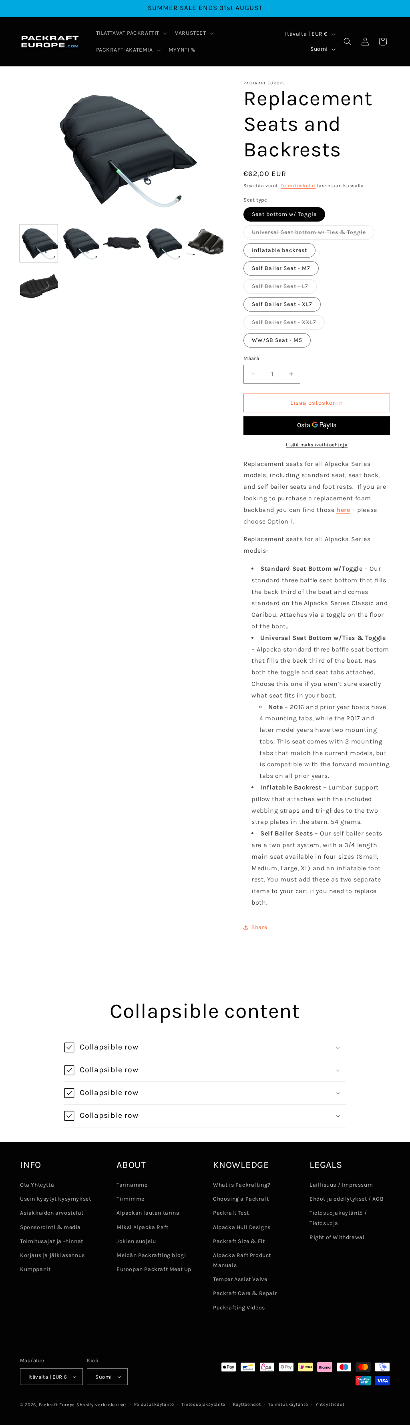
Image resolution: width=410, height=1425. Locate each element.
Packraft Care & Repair (245, 1293)
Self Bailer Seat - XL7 (282, 304)
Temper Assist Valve (240, 1279)
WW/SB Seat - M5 (277, 340)
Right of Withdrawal (337, 1237)
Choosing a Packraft (241, 1198)
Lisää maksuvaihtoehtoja (317, 445)
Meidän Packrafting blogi (151, 1255)
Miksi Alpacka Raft (143, 1227)
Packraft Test (231, 1212)
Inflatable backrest (279, 250)
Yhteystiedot (330, 1404)
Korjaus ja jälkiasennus (52, 1255)
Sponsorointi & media (50, 1227)
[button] (131, 33)
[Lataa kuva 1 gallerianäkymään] (39, 243)
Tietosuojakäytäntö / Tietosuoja (338, 1217)
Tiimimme (131, 1198)
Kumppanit (35, 1269)
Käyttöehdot (247, 1404)
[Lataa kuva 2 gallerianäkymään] (80, 243)
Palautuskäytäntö (154, 1404)
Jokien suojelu (136, 1241)
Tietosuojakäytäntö (203, 1404)
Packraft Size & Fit (239, 1241)
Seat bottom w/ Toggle (284, 214)
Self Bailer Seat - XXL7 (288, 324)
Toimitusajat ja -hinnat (51, 1241)
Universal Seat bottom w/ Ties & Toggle (313, 234)
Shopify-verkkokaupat (101, 1404)
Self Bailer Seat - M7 (281, 268)
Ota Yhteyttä (37, 1184)
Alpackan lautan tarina (148, 1212)
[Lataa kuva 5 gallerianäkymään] (205, 243)
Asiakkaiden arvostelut (51, 1212)
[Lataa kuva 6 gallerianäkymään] (39, 285)
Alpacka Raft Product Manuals (242, 1260)
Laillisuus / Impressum (341, 1184)
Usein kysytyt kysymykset (55, 1198)
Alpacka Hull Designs (242, 1227)
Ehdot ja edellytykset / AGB (347, 1198)
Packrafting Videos (239, 1307)
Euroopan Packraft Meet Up (154, 1269)
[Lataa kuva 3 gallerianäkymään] (122, 243)
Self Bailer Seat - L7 (284, 288)
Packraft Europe (57, 1404)
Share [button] (259, 927)
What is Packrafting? (242, 1184)
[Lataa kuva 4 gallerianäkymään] (163, 243)
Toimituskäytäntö (288, 1404)
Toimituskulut (298, 185)
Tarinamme (132, 1184)
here (343, 510)
